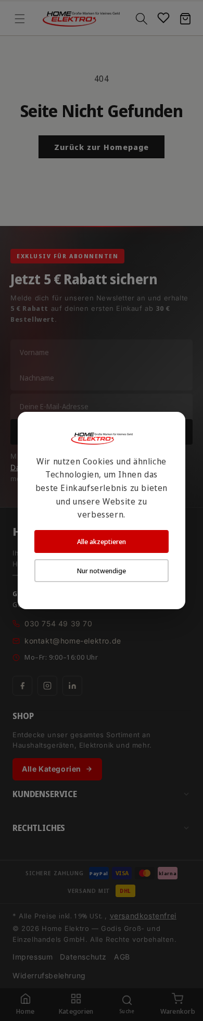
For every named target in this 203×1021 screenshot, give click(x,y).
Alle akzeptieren (101, 541)
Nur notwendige (101, 570)
